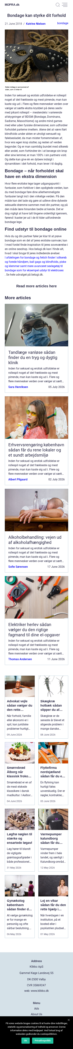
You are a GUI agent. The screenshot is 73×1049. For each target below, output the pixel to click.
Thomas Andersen (20, 659)
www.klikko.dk (40, 990)
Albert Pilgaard (17, 479)
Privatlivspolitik (43, 1040)
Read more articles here (36, 286)
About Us (36, 1014)
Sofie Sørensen (18, 566)
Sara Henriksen (18, 387)
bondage (62, 23)
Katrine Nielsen (36, 23)
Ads (36, 1008)
